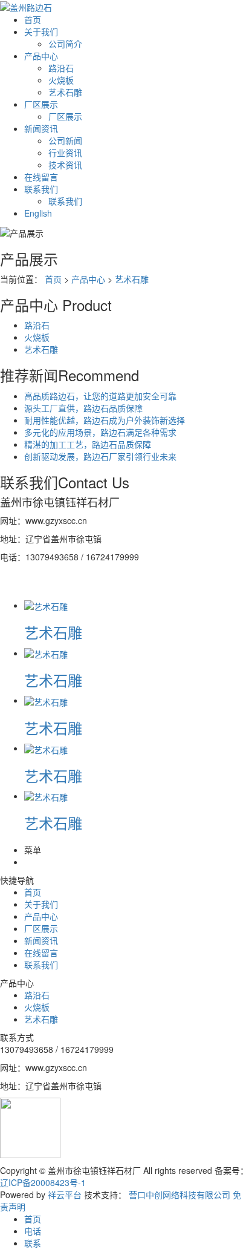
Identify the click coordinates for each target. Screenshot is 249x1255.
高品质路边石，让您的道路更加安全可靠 (100, 396)
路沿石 (61, 68)
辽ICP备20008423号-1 (43, 1182)
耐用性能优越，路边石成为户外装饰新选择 (104, 420)
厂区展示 (41, 104)
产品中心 (41, 56)
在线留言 (41, 177)
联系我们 (41, 189)
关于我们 (41, 31)
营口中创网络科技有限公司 (179, 1194)
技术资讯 (65, 165)
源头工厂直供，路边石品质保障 (83, 408)
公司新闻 (65, 140)
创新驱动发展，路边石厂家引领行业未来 (100, 456)
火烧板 (61, 80)
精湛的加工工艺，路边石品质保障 (87, 444)
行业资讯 (65, 152)
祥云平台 (65, 1194)
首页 (32, 19)
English (38, 213)
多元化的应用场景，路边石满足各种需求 (100, 432)
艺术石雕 (65, 92)
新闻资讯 (41, 128)
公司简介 (65, 44)
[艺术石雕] (46, 605)
